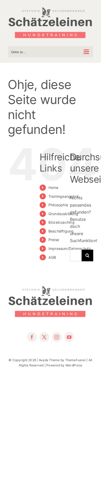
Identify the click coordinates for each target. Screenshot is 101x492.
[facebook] (32, 337)
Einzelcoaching (61, 222)
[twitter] (44, 337)
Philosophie (58, 205)
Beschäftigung (61, 231)
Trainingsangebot (63, 196)
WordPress (74, 365)
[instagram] (57, 337)
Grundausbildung (63, 213)
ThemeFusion (75, 360)
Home (53, 187)
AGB (52, 257)
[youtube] (69, 337)
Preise (53, 239)
